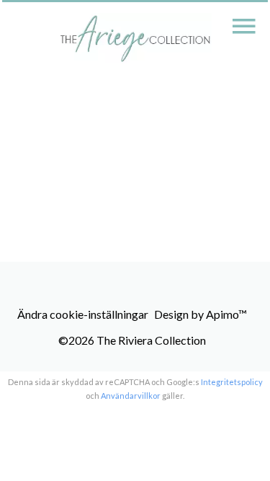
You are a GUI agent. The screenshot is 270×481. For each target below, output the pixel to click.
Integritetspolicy (232, 382)
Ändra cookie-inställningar (82, 314)
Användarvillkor (131, 395)
